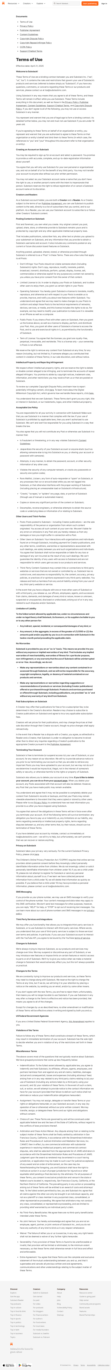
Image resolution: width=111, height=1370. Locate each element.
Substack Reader (17, 1300)
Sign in (104, 3)
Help (59, 1296)
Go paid (36, 1300)
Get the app (15, 1296)
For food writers (39, 1322)
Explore (13, 1293)
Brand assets (84, 1307)
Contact (60, 1311)
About (59, 1293)
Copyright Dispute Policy (32, 38)
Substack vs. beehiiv (41, 1333)
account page (60, 780)
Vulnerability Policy (64, 1307)
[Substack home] (3, 3)
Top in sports (15, 1318)
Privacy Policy (26, 26)
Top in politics (15, 1322)
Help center (84, 1300)
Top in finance (15, 1315)
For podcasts (38, 1307)
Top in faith (14, 1330)
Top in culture (15, 1307)
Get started (37, 1296)
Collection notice (103, 1365)
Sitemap (60, 1315)
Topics (12, 1337)
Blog (59, 1304)
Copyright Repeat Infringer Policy (36, 43)
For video (36, 1304)
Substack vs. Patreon (41, 1337)
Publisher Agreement (30, 30)
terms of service (82, 938)
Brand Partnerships (87, 1315)
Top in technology (17, 1326)
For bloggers (38, 1311)
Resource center (86, 1293)
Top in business (16, 1333)
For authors (37, 1318)
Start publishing (90, 3)
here (51, 390)
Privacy (75, 1365)
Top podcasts (15, 1304)
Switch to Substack (40, 1293)
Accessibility (91, 1365)
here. (91, 393)
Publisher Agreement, (52, 203)
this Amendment (77, 1021)
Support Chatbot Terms (31, 51)
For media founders (41, 1330)
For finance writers (40, 1315)
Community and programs (90, 1304)
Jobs (58, 1300)
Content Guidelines (29, 34)
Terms (83, 1365)
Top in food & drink (18, 1311)
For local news (38, 1326)
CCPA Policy (26, 47)
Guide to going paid (87, 1296)
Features (82, 1311)
